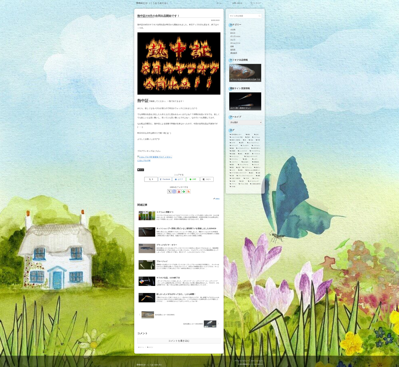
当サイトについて (257, 361)
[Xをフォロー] (169, 191)
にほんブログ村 (143, 161)
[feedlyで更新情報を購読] (184, 191)
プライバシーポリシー (241, 361)
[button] (207, 179)
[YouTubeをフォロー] (179, 191)
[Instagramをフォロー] (174, 191)
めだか (141, 169)
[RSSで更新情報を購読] (188, 191)
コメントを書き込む (179, 340)
